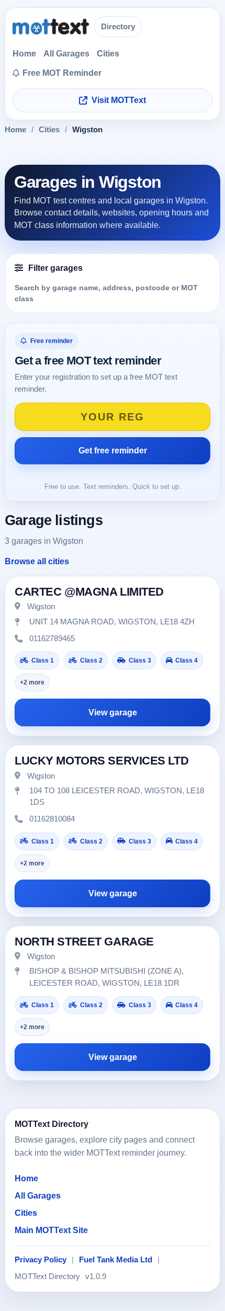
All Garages (66, 53)
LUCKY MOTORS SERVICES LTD (101, 760)
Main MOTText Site (51, 1230)
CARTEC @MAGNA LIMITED (89, 591)
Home (24, 53)
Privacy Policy (40, 1260)
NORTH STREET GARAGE (84, 941)
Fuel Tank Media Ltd (115, 1260)
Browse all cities (37, 561)
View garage (112, 712)
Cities (108, 53)
